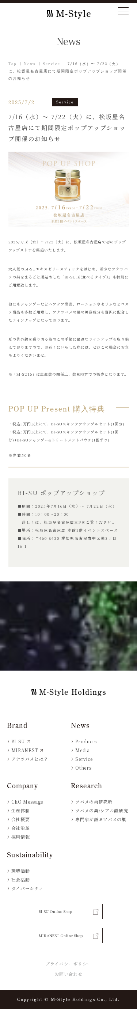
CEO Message (27, 802)
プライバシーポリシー (68, 963)
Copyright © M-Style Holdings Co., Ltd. (68, 999)
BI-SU (18, 741)
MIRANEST (24, 750)
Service (51, 63)
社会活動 (20, 879)
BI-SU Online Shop (55, 911)
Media (82, 750)
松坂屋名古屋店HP (62, 522)
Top (12, 63)
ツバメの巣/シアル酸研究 (101, 810)
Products (85, 741)
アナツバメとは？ (29, 759)
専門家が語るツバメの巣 (100, 819)
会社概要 (20, 819)
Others (83, 768)
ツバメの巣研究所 (93, 802)
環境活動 (20, 871)
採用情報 (20, 837)
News (29, 63)
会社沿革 (20, 828)
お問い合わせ (68, 974)
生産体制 (20, 810)
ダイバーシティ (27, 888)
